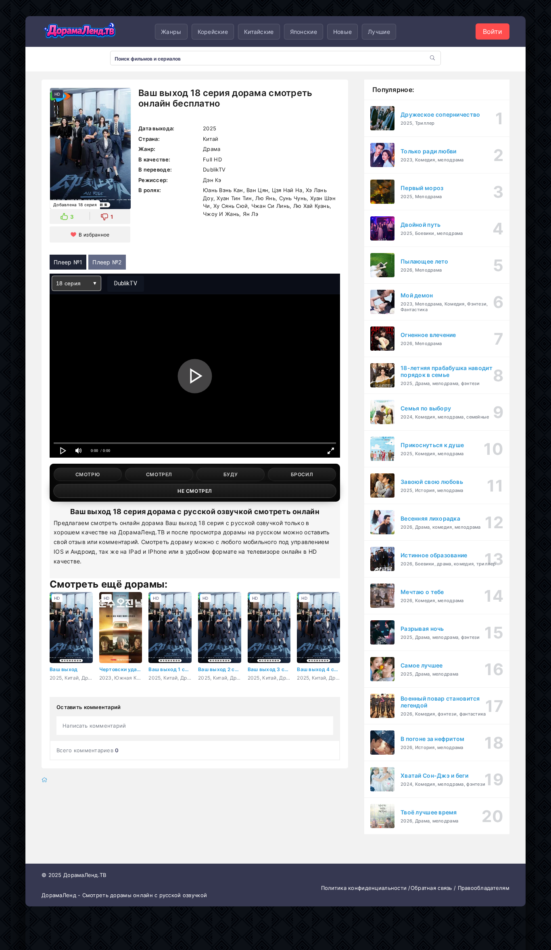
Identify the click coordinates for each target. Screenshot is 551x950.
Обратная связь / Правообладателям (460, 888)
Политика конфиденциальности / (366, 888)
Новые (342, 31)
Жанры (171, 31)
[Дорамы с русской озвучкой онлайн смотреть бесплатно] (80, 31)
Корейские (213, 31)
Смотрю (87, 474)
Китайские (259, 31)
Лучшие (379, 31)
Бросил (302, 474)
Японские (303, 31)
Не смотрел (194, 491)
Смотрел (159, 474)
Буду (230, 474)
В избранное (94, 235)
